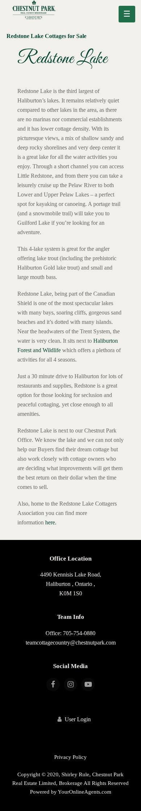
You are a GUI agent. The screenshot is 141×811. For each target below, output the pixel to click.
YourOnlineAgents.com (84, 792)
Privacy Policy (70, 757)
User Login (78, 719)
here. (50, 522)
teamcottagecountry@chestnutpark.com (71, 642)
